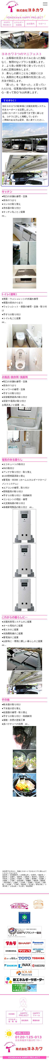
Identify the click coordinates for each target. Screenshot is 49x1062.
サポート (42, 24)
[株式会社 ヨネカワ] (24, 10)
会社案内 (30, 24)
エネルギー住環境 (19, 23)
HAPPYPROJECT (7, 23)
